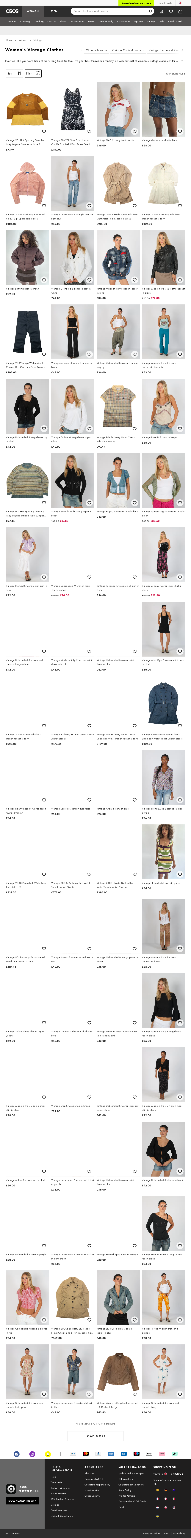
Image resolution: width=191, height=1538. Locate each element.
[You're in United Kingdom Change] (180, 3)
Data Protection (59, 1510)
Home (9, 40)
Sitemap (55, 1504)
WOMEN (33, 11)
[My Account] (161, 11)
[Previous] (81, 50)
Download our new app (136, 2)
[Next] (182, 50)
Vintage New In (96, 50)
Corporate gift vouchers (131, 1484)
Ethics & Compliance (62, 1516)
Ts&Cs (167, 1533)
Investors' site (91, 1490)
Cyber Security (92, 1495)
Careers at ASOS (93, 1479)
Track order (56, 1482)
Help (53, 1476)
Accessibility (179, 1533)
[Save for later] (44, 131)
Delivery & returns (60, 1488)
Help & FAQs (165, 2)
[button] (157, 1490)
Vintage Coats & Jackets (128, 50)
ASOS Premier (58, 1493)
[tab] (12, 21)
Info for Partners (126, 1495)
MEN (54, 11)
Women (23, 40)
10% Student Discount (62, 1499)
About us (89, 1473)
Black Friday (124, 1490)
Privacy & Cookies (151, 1533)
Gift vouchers (125, 1479)
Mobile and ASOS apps (131, 1473)
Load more (95, 1436)
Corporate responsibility (97, 1484)
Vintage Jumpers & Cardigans (168, 50)
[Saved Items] (171, 11)
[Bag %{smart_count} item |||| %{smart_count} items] (180, 11)
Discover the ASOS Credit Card (132, 1504)
